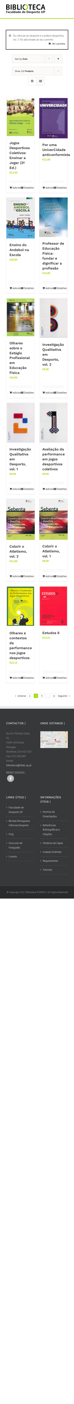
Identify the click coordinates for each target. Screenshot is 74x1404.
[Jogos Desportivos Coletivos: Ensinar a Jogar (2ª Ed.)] (20, 117)
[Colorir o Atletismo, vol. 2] (20, 519)
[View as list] (40, 81)
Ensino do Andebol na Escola (19, 250)
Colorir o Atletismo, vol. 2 (18, 551)
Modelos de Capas (53, 843)
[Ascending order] (58, 59)
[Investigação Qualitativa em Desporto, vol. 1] (20, 423)
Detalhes (28, 187)
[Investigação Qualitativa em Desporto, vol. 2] (53, 318)
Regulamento (50, 861)
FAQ (11, 834)
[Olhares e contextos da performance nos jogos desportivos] (20, 606)
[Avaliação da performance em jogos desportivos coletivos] (53, 423)
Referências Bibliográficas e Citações (51, 829)
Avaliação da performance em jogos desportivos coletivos (53, 459)
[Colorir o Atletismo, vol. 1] (53, 519)
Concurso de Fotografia (15, 845)
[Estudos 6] (53, 606)
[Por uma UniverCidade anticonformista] (53, 118)
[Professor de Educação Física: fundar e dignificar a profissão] (53, 217)
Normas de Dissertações (50, 814)
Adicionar (16, 187)
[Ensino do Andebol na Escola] (20, 217)
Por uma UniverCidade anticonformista (56, 150)
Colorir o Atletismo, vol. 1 (51, 551)
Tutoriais (47, 869)
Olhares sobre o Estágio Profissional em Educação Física (19, 358)
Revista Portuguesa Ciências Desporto (19, 823)
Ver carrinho (58, 43)
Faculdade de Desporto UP (16, 810)
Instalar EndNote (52, 852)
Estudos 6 (50, 633)
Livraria (13, 856)
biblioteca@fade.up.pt (18, 765)
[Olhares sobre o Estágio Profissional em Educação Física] (20, 317)
